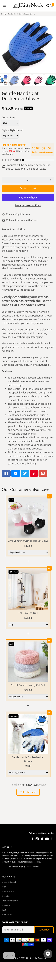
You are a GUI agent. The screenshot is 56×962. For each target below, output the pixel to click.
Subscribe (44, 930)
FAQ (4, 910)
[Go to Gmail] (43, 473)
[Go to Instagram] (37, 839)
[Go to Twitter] (25, 473)
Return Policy (8, 891)
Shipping (6, 896)
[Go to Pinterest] (34, 473)
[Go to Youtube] (47, 839)
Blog (4, 886)
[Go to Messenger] (15, 473)
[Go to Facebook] (6, 473)
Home (3, 14)
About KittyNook (9, 882)
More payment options (28, 205)
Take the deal (28, 792)
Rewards (6, 905)
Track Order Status (10, 900)
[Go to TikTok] (51, 839)
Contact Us (7, 914)
